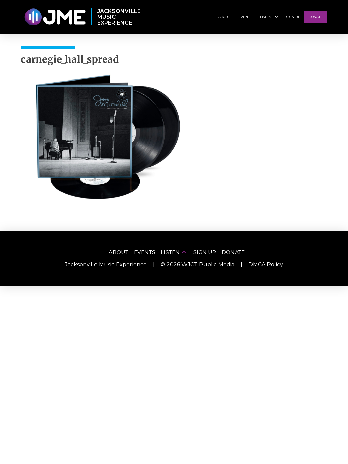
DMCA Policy (265, 264)
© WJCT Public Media (197, 264)
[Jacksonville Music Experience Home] (55, 17)
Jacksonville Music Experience (106, 264)
